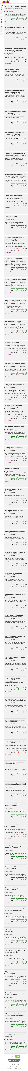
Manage (1, 19)
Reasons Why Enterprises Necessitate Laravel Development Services (15, 49)
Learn (1, 24)
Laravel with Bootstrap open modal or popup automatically (15, 238)
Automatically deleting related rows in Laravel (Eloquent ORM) (15, 951)
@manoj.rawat (8, 104)
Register (24, 1)
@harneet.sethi (8, 252)
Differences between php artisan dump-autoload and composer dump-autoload (15, 783)
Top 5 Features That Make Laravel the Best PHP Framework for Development (15, 175)
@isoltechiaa (7, 207)
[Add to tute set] (12, 19)
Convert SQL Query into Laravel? (14, 195)
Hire (1, 7)
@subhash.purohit (9, 21)
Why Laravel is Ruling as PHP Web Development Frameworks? (14, 133)
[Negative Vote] (16, 19)
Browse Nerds (1, 12)
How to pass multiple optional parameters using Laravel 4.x (13, 322)
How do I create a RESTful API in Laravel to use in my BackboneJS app (15, 699)
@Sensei (7, 83)
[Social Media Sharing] (23, 19)
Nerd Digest (1, 27)
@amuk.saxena (8, 167)
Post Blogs (1, 33)
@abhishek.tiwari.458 (9, 187)
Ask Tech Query (1, 31)
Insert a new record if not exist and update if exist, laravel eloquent (14, 909)
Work (1, 15)
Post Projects (1, 10)
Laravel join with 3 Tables (12, 342)
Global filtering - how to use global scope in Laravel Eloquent (14, 846)
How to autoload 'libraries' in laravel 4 (15, 426)
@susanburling (8, 63)
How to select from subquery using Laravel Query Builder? (14, 993)
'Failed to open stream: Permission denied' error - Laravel (14, 385)
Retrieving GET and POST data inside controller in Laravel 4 (15, 804)
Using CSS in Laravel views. (13, 468)
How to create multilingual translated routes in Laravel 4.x (15, 867)
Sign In (18, 1)
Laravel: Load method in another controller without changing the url (14, 406)
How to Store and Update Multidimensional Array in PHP (13, 70)
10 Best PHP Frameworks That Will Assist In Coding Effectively (14, 91)
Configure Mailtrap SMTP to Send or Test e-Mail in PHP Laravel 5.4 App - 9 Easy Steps (15, 155)
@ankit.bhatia (8, 313)
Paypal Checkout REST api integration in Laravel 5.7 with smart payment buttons (15, 8)
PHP (6, 9)
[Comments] (21, 19)
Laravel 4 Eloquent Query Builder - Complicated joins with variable (14, 615)
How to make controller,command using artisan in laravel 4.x (15, 888)
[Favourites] (19, 19)
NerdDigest (12, 9)
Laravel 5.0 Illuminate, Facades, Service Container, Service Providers (15, 259)
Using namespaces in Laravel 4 (13, 972)
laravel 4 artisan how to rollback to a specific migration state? (15, 636)
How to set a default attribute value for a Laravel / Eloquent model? (15, 720)
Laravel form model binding (12, 678)
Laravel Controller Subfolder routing (14, 741)
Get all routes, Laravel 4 (11, 825)
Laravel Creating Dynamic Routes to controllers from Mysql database (15, 552)
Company (1, 22)
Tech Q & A (1, 29)
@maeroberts (7, 145)
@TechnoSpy (7, 125)
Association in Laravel (11, 216)
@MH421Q (7, 41)
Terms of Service (16, 1066)
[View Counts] (25, 19)
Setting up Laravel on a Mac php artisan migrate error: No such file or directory (14, 1015)
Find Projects (1, 17)
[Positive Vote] (14, 19)
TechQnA (12, 30)
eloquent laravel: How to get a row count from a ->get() (14, 573)
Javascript (8, 240)
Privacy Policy (9, 1066)
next (17, 1056)
